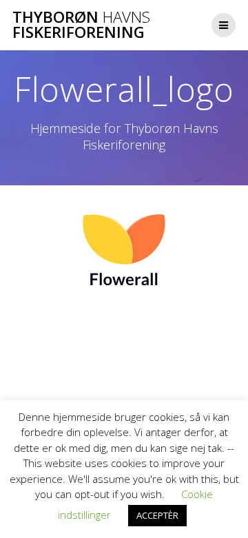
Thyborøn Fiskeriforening (81, 25)
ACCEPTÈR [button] (157, 515)
